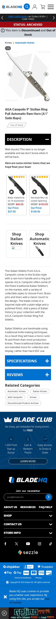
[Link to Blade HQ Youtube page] (28, 543)
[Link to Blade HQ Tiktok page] (50, 543)
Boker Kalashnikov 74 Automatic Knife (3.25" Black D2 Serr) (16, 199)
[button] (42, 7)
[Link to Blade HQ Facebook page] (5, 543)
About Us (10, 507)
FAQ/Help (45, 507)
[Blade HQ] (12, 7)
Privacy (38, 578)
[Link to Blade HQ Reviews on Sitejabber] (11, 567)
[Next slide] (46, 74)
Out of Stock (16, 125)
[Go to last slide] (9, 74)
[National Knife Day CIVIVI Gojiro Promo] (32, 613)
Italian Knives (40, 391)
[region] (28, 18)
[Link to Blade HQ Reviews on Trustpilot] (45, 566)
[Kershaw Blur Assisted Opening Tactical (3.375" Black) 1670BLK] (39, 186)
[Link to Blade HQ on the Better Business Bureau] (29, 567)
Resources (28, 507)
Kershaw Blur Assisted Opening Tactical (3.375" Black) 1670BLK (39, 199)
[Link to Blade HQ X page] (16, 543)
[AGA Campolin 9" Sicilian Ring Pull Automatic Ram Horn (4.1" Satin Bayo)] (28, 76)
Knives (8, 42)
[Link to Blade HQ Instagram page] (39, 543)
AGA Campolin (15, 397)
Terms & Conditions (22, 578)
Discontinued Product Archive (23, 403)
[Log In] (34, 7)
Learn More (28, 461)
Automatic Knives (24, 42)
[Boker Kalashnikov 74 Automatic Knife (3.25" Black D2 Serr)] (16, 186)
